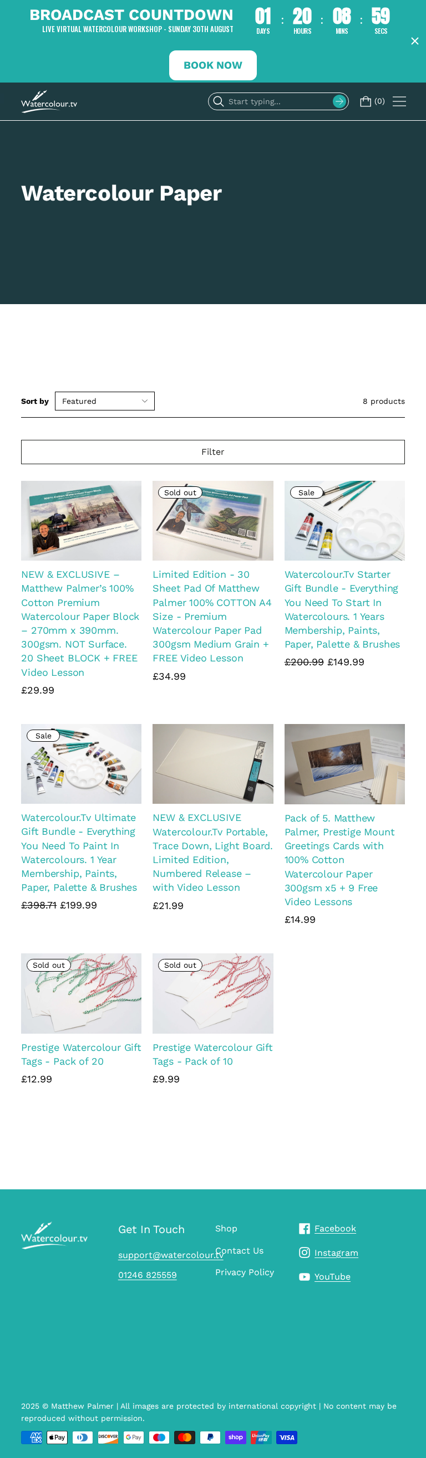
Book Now (213, 65)
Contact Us (239, 1250)
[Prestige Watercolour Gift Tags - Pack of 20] (81, 993)
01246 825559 (147, 1275)
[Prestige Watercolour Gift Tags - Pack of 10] (213, 993)
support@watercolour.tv (171, 1255)
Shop (226, 1228)
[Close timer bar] (414, 41)
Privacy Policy (244, 1272)
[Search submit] (339, 101)
